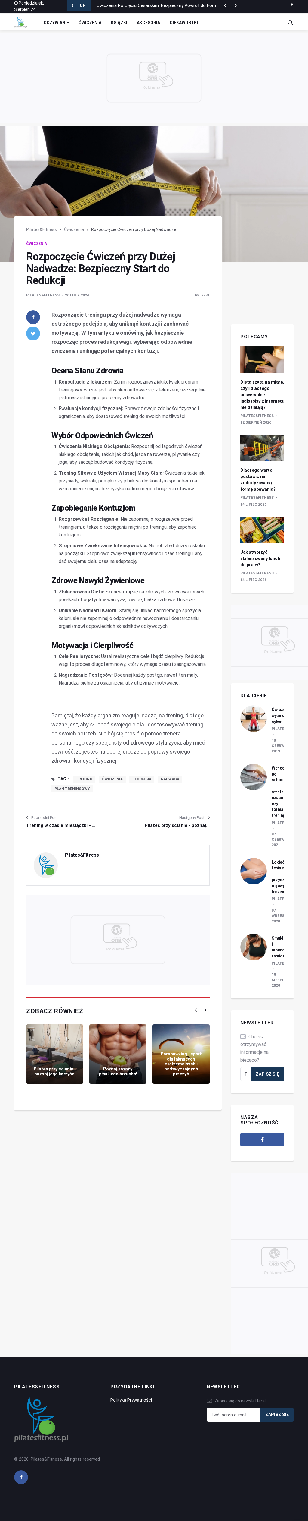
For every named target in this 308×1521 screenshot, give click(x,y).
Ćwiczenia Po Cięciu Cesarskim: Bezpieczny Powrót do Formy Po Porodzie (171, 5)
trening (84, 779)
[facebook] (292, 5)
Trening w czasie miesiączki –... (60, 825)
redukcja (141, 779)
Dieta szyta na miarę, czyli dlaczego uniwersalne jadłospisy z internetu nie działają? (262, 394)
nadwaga (170, 779)
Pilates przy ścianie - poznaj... (177, 825)
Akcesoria (148, 22)
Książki (119, 22)
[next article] (225, 5)
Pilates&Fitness (41, 229)
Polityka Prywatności (131, 1400)
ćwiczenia (112, 779)
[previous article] (235, 5)
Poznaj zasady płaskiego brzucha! (118, 1071)
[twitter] (33, 333)
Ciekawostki (184, 22)
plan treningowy (72, 789)
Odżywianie (56, 22)
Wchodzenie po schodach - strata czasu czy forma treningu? (283, 792)
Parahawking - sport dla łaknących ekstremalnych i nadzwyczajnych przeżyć (181, 1064)
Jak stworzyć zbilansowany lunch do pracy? (260, 558)
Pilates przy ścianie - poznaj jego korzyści (55, 1071)
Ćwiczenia (90, 22)
